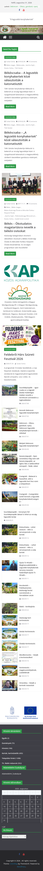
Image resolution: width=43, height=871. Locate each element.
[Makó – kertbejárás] (9, 608)
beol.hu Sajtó (30, 65)
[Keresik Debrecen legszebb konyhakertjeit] (9, 413)
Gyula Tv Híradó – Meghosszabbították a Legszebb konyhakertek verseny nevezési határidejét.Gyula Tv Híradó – (28, 568)
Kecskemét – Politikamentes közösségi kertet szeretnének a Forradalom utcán (26, 590)
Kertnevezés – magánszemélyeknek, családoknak (28, 670)
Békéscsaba (20, 65)
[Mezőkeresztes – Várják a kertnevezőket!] (9, 658)
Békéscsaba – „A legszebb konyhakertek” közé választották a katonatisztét (20, 138)
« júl (3, 827)
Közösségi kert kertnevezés (25, 619)
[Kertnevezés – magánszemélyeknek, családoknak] (9, 672)
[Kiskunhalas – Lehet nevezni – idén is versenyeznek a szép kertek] (9, 532)
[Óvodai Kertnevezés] (9, 645)
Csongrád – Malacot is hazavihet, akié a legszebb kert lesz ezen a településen (28, 480)
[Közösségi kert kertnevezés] (9, 621)
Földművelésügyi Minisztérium (25, 216)
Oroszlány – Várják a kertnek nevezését (27, 684)
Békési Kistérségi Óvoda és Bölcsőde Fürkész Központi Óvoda (19, 211)
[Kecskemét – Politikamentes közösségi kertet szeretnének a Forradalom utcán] (9, 592)
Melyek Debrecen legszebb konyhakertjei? (29, 444)
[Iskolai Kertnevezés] (9, 633)
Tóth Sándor (19, 68)
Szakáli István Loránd (22, 219)
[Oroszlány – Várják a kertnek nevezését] (9, 686)
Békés (8, 207)
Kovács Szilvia (8, 68)
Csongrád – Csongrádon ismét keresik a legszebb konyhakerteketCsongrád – (29, 498)
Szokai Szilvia (10, 62)
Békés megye (10, 65)
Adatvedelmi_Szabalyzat (11, 774)
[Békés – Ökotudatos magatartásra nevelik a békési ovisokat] (21, 184)
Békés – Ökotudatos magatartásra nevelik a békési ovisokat (20, 227)
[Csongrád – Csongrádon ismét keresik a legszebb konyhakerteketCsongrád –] (9, 499)
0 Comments (33, 62)
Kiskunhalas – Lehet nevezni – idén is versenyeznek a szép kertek (27, 531)
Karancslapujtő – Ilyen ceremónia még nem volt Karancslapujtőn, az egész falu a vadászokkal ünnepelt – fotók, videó (29, 461)
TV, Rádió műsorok (9, 763)
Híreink (5, 748)
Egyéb (4, 738)
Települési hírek (10, 57)
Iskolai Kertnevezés (27, 631)
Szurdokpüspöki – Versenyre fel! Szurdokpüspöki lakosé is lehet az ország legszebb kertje (20, 514)
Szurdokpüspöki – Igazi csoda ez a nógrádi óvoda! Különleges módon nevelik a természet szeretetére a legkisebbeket (28, 393)
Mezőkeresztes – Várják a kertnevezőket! (28, 656)
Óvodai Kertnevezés (27, 643)
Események (6, 743)
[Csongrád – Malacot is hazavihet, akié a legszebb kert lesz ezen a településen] (9, 482)
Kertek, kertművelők (10, 753)
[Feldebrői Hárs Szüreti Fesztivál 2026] (21, 335)
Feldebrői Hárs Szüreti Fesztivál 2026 (19, 357)
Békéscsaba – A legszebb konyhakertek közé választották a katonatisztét (21, 78)
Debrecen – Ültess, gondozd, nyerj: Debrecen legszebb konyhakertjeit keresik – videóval (29, 428)
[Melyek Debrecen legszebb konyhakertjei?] (9, 446)
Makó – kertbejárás (27, 606)
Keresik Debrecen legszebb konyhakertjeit (29, 411)
